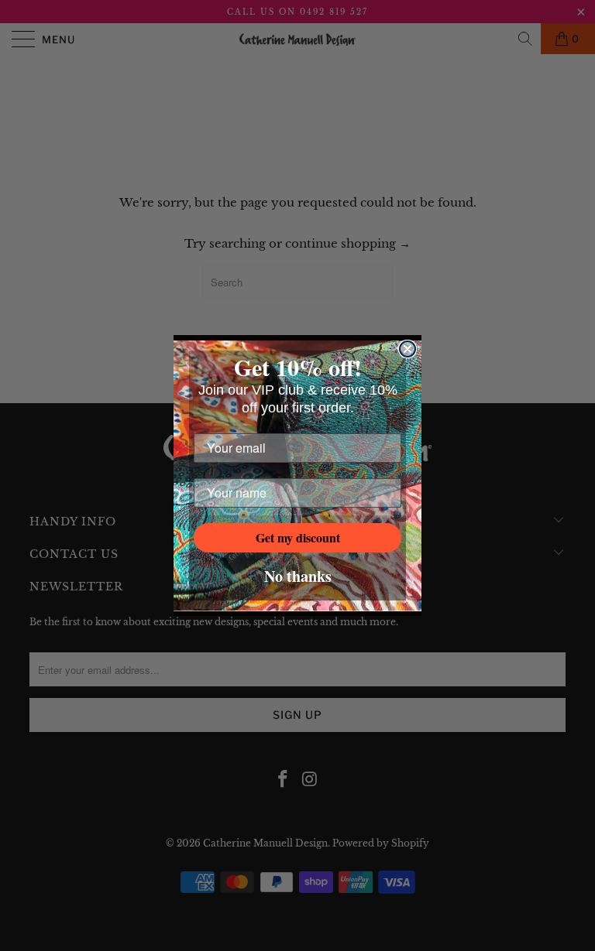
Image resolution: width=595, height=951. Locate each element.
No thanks (298, 576)
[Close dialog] (407, 349)
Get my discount (298, 537)
